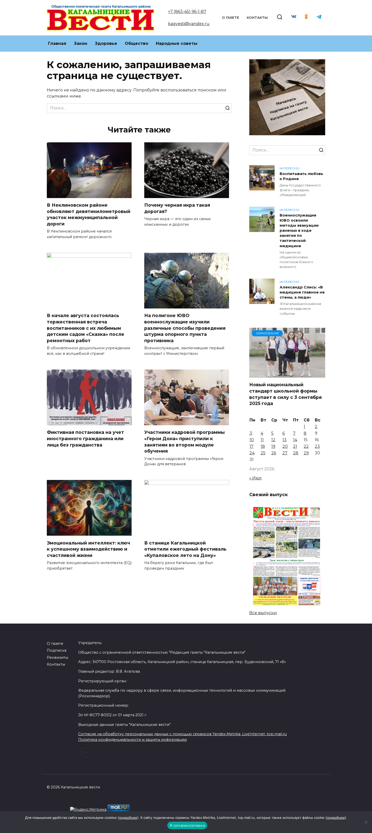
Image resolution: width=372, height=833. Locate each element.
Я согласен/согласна (187, 825)
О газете (230, 18)
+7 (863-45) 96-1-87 (187, 11)
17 (252, 446)
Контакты (257, 18)
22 (306, 446)
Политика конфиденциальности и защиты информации (132, 739)
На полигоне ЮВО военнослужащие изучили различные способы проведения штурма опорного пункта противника (184, 328)
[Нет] (365, 822)
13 (284, 439)
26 (273, 453)
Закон (80, 43)
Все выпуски (263, 612)
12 (273, 439)
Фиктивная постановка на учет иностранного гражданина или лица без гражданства (85, 438)
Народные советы (176, 43)
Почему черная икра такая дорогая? (177, 208)
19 (273, 446)
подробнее (128, 818)
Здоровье (106, 43)
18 (263, 446)
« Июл (255, 478)
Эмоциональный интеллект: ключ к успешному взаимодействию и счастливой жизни (88, 549)
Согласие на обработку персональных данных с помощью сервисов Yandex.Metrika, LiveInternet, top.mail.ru (182, 734)
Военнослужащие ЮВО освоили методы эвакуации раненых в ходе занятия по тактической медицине (299, 230)
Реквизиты (57, 657)
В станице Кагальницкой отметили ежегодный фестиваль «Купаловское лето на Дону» (185, 549)
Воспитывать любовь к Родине (301, 176)
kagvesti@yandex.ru (189, 23)
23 (317, 446)
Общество (136, 43)
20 (285, 446)
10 (252, 439)
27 (284, 453)
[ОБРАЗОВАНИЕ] (287, 374)
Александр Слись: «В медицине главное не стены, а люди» (302, 292)
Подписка (56, 650)
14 (295, 439)
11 (262, 439)
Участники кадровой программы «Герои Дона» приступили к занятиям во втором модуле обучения (184, 442)
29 (306, 453)
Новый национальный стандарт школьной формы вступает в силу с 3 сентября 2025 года (285, 394)
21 (295, 446)
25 (263, 453)
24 (252, 453)
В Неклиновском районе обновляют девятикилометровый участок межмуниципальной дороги (88, 214)
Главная (57, 43)
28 (295, 453)
